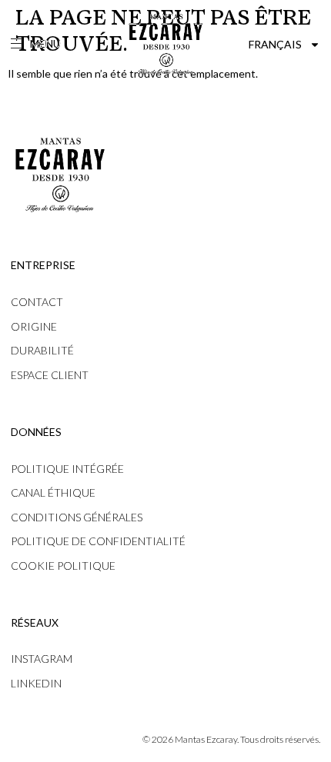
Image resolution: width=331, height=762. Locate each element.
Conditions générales (76, 517)
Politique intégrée (67, 468)
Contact (37, 301)
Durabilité (42, 350)
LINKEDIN (36, 683)
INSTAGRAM (41, 658)
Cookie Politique (63, 565)
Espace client (50, 374)
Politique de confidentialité (98, 540)
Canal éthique (53, 492)
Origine (34, 326)
